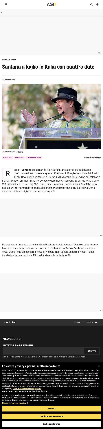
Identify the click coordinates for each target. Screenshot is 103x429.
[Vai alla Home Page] (51, 4)
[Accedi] (97, 4)
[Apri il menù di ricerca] (91, 4)
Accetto (51, 408)
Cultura (12, 60)
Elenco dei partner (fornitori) (15, 403)
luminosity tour (34, 158)
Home (4, 60)
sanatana (7, 158)
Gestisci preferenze (51, 424)
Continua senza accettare (51, 416)
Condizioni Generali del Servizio (71, 357)
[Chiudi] (99, 366)
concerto (19, 158)
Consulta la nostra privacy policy (27, 388)
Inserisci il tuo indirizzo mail (18, 345)
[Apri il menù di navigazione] (5, 4)
